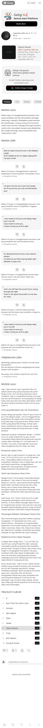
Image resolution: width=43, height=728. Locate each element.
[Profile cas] (6, 35)
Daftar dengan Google (24, 88)
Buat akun (21, 24)
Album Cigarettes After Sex (28, 50)
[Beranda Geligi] (8, 3)
